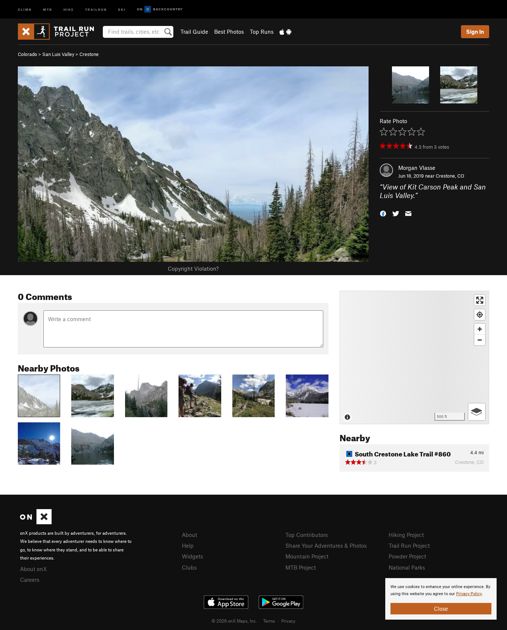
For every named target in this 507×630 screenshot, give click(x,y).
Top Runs (262, 31)
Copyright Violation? (193, 268)
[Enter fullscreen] (479, 300)
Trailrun (96, 9)
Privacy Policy (469, 593)
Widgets (192, 556)
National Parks (407, 567)
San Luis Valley (58, 54)
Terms (269, 620)
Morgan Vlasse (416, 167)
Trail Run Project (409, 545)
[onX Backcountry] (159, 9)
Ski (122, 9)
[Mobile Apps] (285, 31)
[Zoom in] (479, 329)
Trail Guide (194, 31)
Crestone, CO (450, 176)
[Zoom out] (479, 339)
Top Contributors (306, 534)
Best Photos (229, 31)
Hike (68, 9)
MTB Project (300, 567)
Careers (29, 579)
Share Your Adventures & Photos (326, 545)
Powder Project (407, 556)
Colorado (27, 54)
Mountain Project (306, 556)
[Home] (59, 31)
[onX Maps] (36, 522)
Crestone (89, 54)
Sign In (475, 31)
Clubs (189, 567)
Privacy (288, 620)
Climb (25, 9)
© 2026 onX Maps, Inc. (234, 620)
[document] (440, 598)
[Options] (476, 411)
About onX (33, 568)
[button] (383, 212)
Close (441, 608)
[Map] (414, 357)
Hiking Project (406, 534)
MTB (47, 9)
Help (188, 545)
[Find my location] (479, 314)
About (189, 534)
